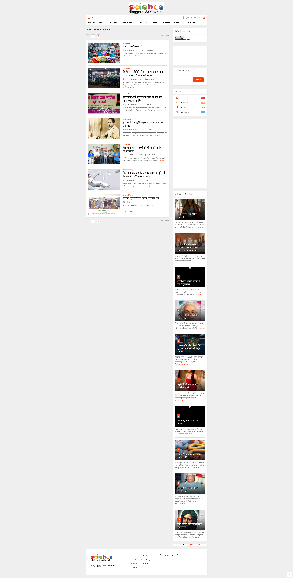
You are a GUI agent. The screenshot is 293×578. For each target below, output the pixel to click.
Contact (145, 564)
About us (135, 560)
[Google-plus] (187, 18)
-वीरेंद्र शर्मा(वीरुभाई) (128, 170)
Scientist (154, 22)
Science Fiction (193, 22)
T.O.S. (145, 556)
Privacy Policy (145, 560)
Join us (134, 567)
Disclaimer (134, 564)
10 (179, 519)
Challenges (113, 22)
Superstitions (142, 22)
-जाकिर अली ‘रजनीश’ (128, 195)
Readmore (152, 56)
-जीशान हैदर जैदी (127, 119)
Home (92, 22)
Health (101, 22)
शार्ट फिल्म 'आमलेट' (132, 46)
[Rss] (195, 18)
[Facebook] (183, 18)
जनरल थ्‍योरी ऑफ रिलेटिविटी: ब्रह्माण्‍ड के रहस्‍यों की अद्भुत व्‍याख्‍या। (189, 348)
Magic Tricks (127, 22)
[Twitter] (191, 18)
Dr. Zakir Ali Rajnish (194, 545)
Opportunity (178, 22)
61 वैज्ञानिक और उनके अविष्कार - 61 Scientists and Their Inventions (188, 247)
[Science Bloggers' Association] (146, 12)
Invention (166, 22)
